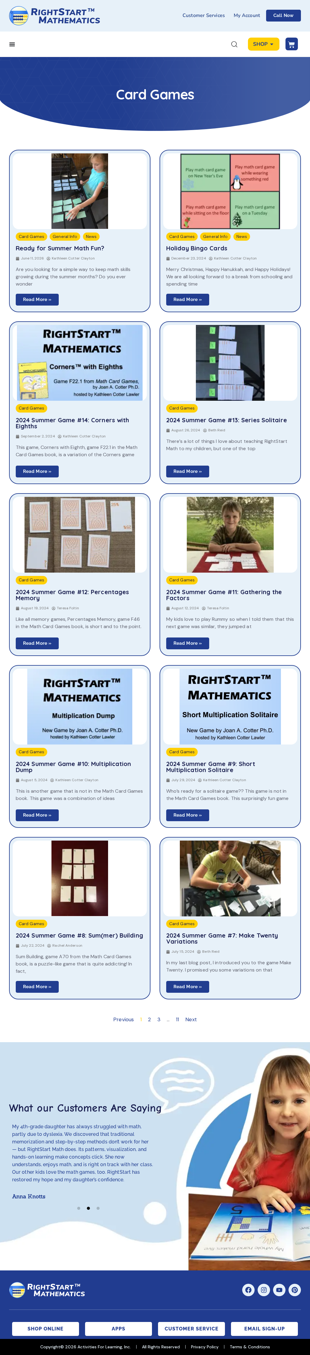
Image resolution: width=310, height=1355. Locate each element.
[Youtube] (279, 1290)
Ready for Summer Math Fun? (60, 248)
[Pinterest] (295, 1290)
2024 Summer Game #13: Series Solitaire (226, 420)
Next (190, 1019)
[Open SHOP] (271, 44)
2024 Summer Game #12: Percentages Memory (72, 595)
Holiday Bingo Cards (196, 248)
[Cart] (291, 44)
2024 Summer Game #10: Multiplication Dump (73, 767)
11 (177, 1019)
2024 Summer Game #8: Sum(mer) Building (79, 935)
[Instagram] (264, 1290)
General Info (65, 236)
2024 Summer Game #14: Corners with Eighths (72, 423)
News (91, 236)
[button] (78, 1208)
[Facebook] (248, 1290)
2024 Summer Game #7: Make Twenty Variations (222, 938)
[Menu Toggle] (12, 44)
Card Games (31, 236)
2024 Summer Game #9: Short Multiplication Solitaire (211, 767)
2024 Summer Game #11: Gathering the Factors (224, 595)
